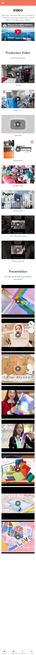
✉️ (31, 330)
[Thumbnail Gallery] (18, 74)
